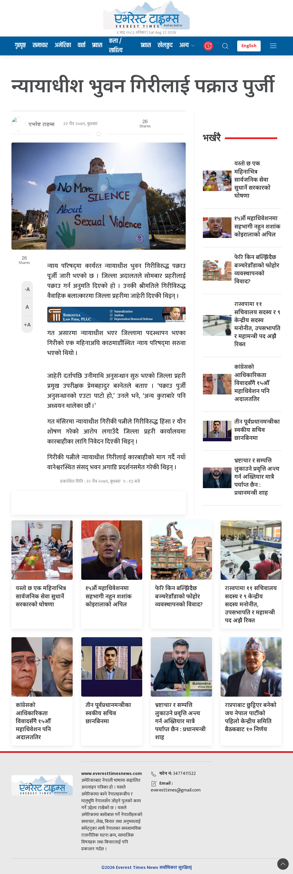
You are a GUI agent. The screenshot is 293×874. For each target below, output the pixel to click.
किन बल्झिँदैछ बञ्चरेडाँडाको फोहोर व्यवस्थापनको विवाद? (256, 269)
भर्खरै (212, 137)
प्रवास (97, 45)
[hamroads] (116, 314)
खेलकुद (165, 45)
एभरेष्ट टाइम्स (42, 124)
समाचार (40, 45)
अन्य (184, 45)
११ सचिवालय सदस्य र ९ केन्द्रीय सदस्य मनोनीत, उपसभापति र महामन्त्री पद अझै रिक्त (257, 324)
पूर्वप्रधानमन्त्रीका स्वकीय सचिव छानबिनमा (257, 430)
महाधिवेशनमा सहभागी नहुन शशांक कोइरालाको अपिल (257, 226)
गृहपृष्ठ (20, 45)
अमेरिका (63, 45)
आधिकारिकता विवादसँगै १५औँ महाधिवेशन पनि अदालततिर (252, 383)
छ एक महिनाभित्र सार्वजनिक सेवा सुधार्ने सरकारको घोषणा (252, 179)
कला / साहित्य (115, 46)
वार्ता (81, 45)
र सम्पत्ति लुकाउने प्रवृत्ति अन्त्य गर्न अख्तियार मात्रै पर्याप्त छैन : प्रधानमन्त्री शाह (257, 476)
